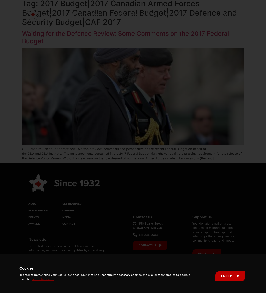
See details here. (43, 279)
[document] (133, 146)
